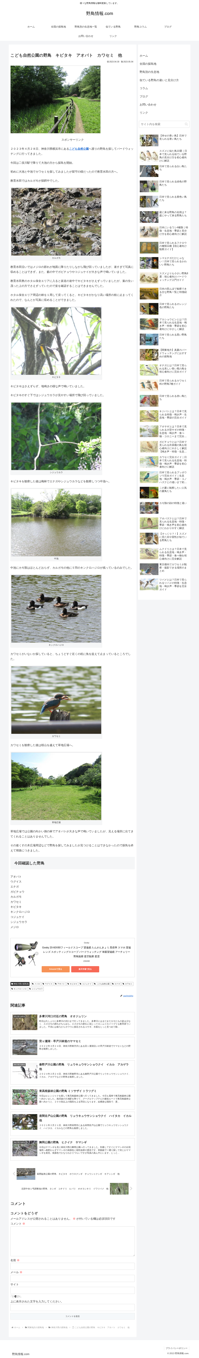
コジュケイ (86, 1075)
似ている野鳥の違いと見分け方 (159, 119)
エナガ (117, 1075)
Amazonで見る (55, 1060)
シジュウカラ (37, 1080)
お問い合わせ (148, 143)
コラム (144, 127)
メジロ (37, 1075)
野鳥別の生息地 (149, 110)
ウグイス (48, 1075)
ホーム (144, 94)
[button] (186, 163)
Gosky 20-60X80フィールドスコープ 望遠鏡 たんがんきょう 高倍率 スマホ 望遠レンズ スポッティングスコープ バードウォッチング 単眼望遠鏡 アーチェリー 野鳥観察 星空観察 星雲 (86, 1043)
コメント (17, 1314)
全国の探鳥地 (148, 102)
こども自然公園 (79, 192)
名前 (15, 1351)
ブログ (144, 135)
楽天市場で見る (85, 1060)
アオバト (61, 1075)
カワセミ (128, 1075)
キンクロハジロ (20, 1080)
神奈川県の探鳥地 (21, 1075)
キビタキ (73, 1075)
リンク (144, 151)
